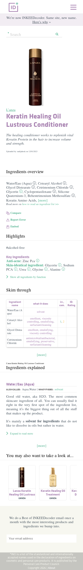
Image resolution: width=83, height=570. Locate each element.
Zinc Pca (29, 260)
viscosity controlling (41, 333)
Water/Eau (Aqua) (14, 311)
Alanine (55, 269)
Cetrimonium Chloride (53, 187)
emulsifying (47, 321)
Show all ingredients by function (28, 277)
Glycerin (12, 191)
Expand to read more (21, 433)
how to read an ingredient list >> (40, 204)
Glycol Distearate (18, 187)
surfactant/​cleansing (40, 325)
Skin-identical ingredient (24, 265)
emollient (35, 318)
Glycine (37, 269)
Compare (15, 213)
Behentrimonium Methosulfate (49, 195)
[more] (42, 200)
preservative (47, 341)
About (51, 568)
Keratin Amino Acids (21, 200)
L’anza (10, 109)
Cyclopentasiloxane (38, 191)
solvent (41, 311)
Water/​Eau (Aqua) (19, 183)
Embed (14, 226)
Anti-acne (13, 260)
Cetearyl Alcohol (50, 183)
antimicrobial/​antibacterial (40, 338)
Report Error (18, 220)
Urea (22, 269)
